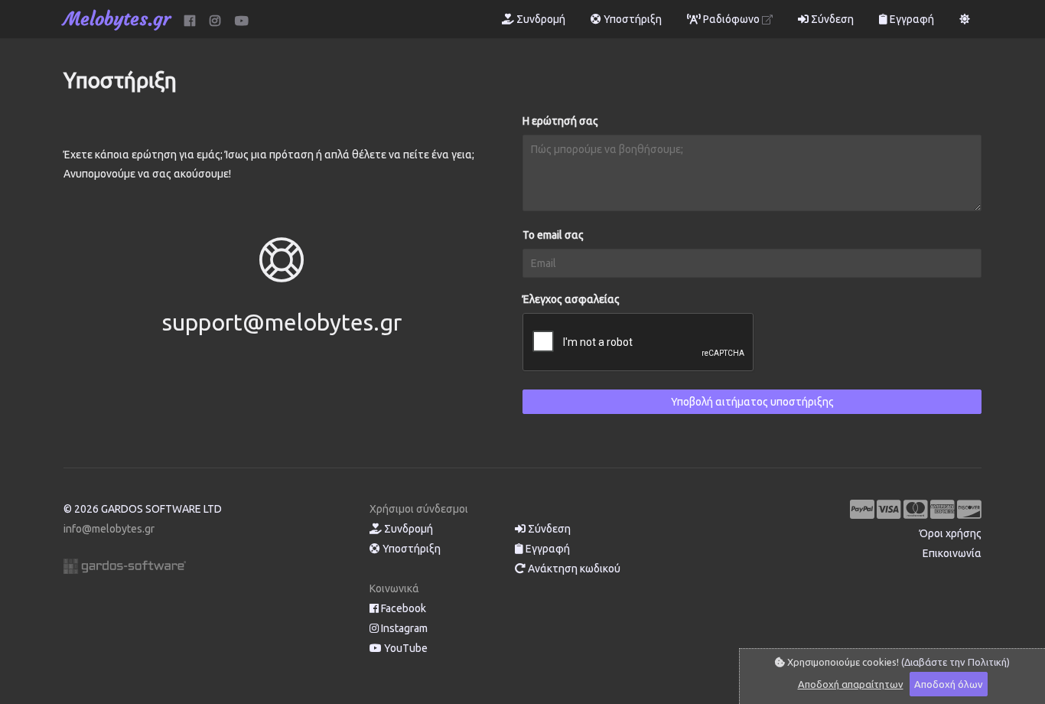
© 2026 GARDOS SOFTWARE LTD (142, 509)
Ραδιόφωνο (731, 19)
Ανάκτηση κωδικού (573, 568)
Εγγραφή (910, 19)
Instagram (403, 628)
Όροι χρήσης (951, 533)
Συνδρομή (539, 19)
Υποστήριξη (631, 19)
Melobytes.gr (117, 19)
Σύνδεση (831, 19)
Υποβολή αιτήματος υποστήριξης (752, 402)
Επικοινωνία (952, 553)
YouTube (405, 648)
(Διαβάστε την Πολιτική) (955, 662)
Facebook (402, 608)
